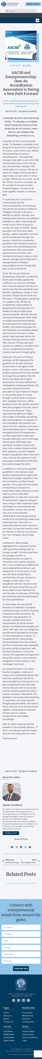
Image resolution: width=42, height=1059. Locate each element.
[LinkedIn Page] (23, 1000)
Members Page (11, 833)
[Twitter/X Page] (18, 1000)
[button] (37, 20)
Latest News (21, 65)
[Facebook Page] (13, 1000)
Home (6, 101)
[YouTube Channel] (28, 1000)
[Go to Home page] (21, 984)
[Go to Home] (10, 4)
